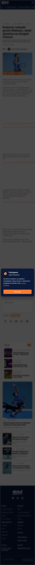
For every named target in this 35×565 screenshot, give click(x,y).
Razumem (17, 292)
